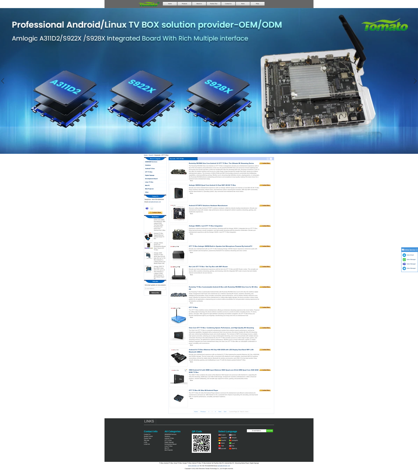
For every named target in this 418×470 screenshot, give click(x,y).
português (235, 440)
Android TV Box (150, 168)
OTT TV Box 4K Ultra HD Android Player (203, 390)
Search (151, 155)
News (243, 3)
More (191, 180)
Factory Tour (213, 3)
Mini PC (147, 185)
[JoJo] (147, 208)
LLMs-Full (147, 444)
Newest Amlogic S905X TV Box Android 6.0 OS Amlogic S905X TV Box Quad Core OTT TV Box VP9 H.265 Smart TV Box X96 (160, 275)
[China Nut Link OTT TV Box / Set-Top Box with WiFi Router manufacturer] (178, 274)
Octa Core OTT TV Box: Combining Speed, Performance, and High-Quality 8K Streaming (221, 328)
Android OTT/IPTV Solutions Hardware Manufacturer (208, 205)
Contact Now (155, 212)
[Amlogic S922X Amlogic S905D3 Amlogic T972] (209, 81)
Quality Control (148, 436)
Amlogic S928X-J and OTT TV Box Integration (206, 226)
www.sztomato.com (193, 466)
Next (219, 411)
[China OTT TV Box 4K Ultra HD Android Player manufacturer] (178, 398)
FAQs (257, 3)
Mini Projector (149, 189)
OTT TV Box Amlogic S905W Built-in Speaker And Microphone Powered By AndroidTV (220, 246)
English (223, 435)
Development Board (151, 178)
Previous (203, 411)
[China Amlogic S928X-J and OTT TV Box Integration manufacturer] (178, 234)
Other (147, 192)
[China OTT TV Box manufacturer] (178, 315)
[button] (415, 81)
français (234, 437)
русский (223, 448)
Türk (222, 446)
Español (223, 440)
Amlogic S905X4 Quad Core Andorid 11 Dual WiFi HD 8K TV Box (212, 185)
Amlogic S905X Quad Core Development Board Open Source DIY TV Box (160, 234)
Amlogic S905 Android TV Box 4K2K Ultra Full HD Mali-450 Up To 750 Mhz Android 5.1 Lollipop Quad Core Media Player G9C (159, 246)
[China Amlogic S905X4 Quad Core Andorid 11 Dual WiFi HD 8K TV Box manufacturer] (178, 193)
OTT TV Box (148, 172)
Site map (146, 440)
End (225, 411)
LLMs (145, 442)
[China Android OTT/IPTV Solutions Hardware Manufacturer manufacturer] (178, 213)
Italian (223, 443)
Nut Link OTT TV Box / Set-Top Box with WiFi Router (208, 266)
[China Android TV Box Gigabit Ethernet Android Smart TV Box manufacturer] (148, 224)
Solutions (148, 165)
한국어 (234, 435)
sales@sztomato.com (154, 202)
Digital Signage (149, 175)
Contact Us (228, 3)
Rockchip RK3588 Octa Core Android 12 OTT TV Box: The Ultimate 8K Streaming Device (221, 163)
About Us (199, 3)
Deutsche (224, 437)
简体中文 (234, 448)
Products (184, 3)
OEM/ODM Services (151, 162)
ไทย (233, 446)
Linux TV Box (149, 182)
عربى (233, 443)
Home (170, 3)
